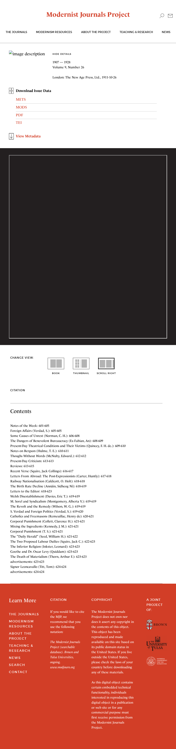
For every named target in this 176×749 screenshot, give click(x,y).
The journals (16, 32)
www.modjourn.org (62, 667)
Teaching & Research (136, 32)
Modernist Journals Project (88, 14)
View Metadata (28, 136)
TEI (19, 122)
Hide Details (61, 54)
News (166, 32)
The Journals (24, 614)
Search (17, 665)
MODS (21, 107)
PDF (19, 115)
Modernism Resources (54, 32)
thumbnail (81, 373)
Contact (18, 672)
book (56, 373)
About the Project (96, 32)
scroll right (106, 373)
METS (21, 99)
